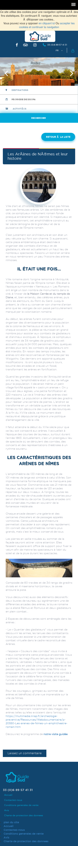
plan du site (11, 822)
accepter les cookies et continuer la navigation (47, 25)
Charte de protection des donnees (23, 815)
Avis (6, 810)
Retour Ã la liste (58, 137)
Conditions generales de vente (21, 805)
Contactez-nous (13, 800)
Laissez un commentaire (25, 753)
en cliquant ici (47, 23)
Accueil (8, 795)
